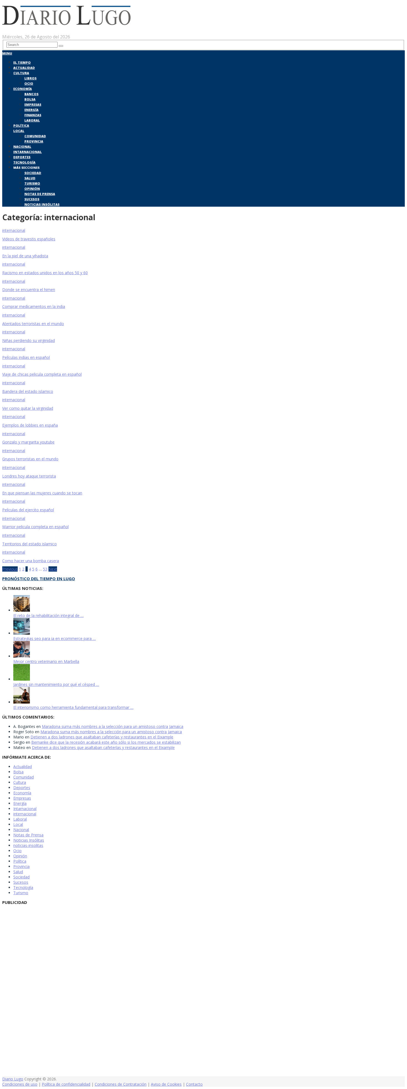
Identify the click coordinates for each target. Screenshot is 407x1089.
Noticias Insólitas (42, 204)
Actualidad (24, 68)
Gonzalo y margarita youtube (28, 442)
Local (18, 131)
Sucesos (31, 199)
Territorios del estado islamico (29, 543)
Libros (30, 78)
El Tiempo (22, 62)
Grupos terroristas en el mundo (30, 458)
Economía (22, 89)
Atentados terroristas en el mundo (33, 323)
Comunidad (35, 136)
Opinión (32, 188)
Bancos (31, 94)
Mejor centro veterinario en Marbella (46, 661)
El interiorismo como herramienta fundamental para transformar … (73, 707)
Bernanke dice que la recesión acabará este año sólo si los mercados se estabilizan (106, 742)
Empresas (32, 104)
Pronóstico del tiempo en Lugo (38, 578)
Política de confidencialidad (66, 1084)
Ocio (28, 83)
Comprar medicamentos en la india (33, 306)
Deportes (21, 157)
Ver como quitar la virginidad (27, 408)
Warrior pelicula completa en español (35, 526)
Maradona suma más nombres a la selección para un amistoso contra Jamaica (112, 726)
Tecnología (24, 162)
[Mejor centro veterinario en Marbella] (21, 656)
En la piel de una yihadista (25, 255)
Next (52, 569)
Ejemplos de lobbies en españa (30, 425)
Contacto (194, 1084)
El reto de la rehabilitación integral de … (48, 615)
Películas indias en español (26, 357)
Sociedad (32, 173)
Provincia (33, 141)
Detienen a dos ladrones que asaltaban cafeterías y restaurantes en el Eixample (101, 737)
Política (21, 125)
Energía (31, 110)
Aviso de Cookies (166, 1084)
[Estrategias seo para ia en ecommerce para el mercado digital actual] (21, 633)
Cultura (21, 73)
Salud (29, 178)
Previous (10, 569)
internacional (24, 813)
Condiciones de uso (19, 1084)
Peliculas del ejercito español (28, 509)
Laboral (32, 120)
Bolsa (29, 99)
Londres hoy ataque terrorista (29, 476)
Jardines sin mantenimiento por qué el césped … (56, 684)
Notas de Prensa (39, 194)
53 (45, 569)
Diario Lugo (12, 1079)
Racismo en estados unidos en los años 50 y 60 (45, 272)
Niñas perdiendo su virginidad (28, 340)
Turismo (32, 183)
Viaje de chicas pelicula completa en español (42, 374)
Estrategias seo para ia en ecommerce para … (54, 638)
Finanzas (32, 115)
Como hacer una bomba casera (30, 560)
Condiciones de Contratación (120, 1084)
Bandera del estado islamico (27, 391)
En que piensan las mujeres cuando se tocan (42, 493)
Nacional (22, 146)
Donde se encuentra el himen (28, 289)
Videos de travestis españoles (28, 239)
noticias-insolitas (28, 845)
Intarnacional (27, 152)
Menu (7, 53)
